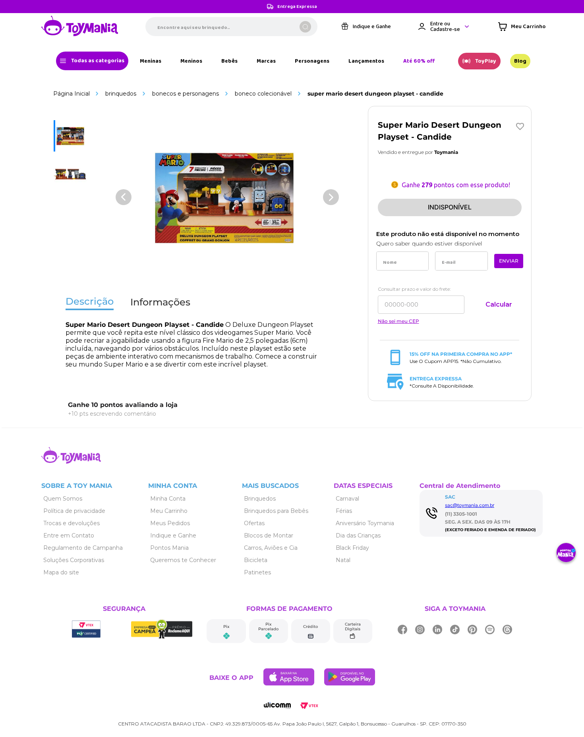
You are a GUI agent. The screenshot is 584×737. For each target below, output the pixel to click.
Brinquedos (120, 93)
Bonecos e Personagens (185, 93)
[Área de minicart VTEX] (521, 27)
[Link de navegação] (80, 26)
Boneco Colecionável (263, 93)
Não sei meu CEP (398, 321)
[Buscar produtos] (305, 27)
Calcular (498, 304)
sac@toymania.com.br (469, 505)
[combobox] (231, 26)
